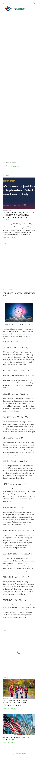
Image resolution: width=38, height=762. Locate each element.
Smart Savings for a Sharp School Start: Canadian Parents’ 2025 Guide (15, 702)
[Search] (34, 3)
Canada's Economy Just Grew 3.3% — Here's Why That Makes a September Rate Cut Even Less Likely (19, 216)
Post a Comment (11, 237)
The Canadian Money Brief (15, 166)
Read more (31, 237)
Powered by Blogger (20, 753)
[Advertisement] (19, 86)
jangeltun (23, 757)
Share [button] (4, 237)
